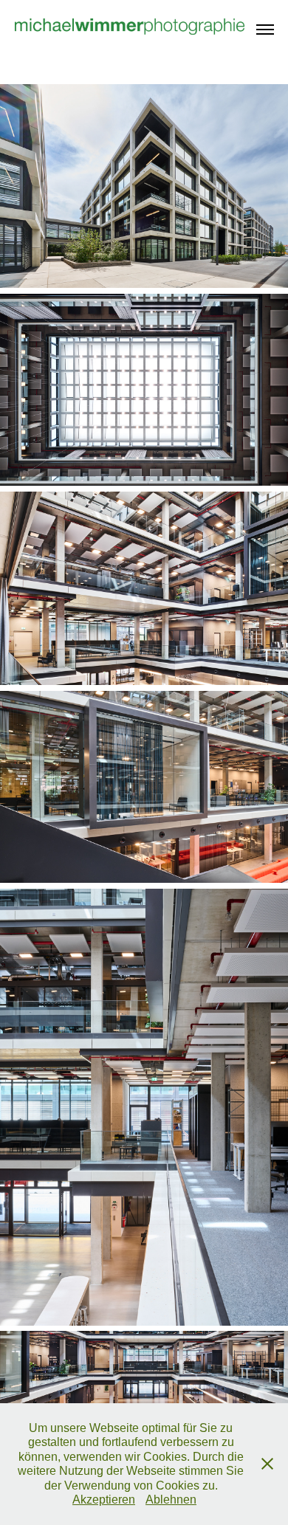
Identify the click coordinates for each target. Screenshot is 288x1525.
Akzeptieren (103, 1499)
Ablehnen (170, 1499)
